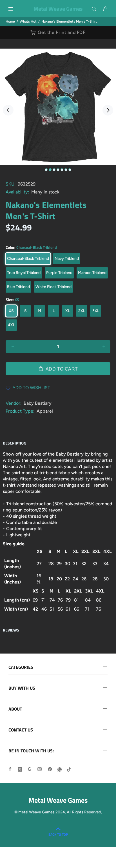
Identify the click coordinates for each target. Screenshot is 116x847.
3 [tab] (54, 169)
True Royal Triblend (24, 272)
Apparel (45, 411)
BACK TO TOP (58, 834)
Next (107, 110)
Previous (8, 110)
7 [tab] (69, 169)
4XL (11, 325)
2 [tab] (50, 169)
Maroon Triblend (92, 272)
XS (11, 310)
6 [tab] (65, 169)
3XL (95, 310)
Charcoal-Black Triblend (28, 258)
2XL (81, 310)
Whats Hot (28, 21)
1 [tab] (46, 169)
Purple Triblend (59, 272)
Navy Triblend (67, 258)
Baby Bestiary (38, 403)
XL (67, 310)
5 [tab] (62, 169)
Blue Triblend (18, 286)
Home (10, 21)
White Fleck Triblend (53, 286)
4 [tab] (58, 169)
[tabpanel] (58, 107)
